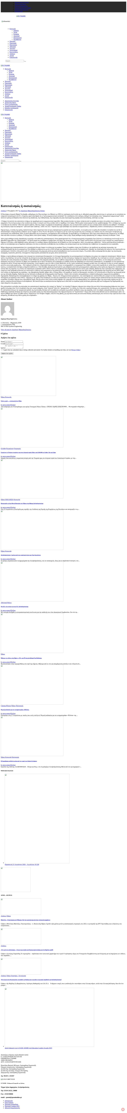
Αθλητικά (4, 603)
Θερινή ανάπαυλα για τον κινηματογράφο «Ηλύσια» (15, 709)
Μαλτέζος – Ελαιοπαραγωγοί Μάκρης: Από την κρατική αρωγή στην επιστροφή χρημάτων (25, 920)
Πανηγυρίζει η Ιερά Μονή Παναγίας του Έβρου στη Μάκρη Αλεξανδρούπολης (22, 503)
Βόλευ (9, 603)
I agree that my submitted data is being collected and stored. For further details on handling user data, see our (41, 350)
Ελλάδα (3, 448)
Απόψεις (3, 211)
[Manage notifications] (123, 1109)
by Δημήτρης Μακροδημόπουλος (29, 211)
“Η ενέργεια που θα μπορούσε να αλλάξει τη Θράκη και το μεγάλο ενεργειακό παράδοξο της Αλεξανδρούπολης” (31, 979)
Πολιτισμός (19, 706)
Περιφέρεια (9, 448)
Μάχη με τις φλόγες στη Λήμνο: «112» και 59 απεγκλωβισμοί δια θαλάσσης (21, 658)
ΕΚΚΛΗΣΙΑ (9, 499)
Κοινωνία (8, 397)
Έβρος (3, 397)
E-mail (3, 344)
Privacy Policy (75, 350)
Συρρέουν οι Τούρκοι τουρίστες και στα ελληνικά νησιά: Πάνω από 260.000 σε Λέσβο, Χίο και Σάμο (28, 452)
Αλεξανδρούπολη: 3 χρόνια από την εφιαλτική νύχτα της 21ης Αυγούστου (21, 555)
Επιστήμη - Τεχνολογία (18, 976)
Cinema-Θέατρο (6, 706)
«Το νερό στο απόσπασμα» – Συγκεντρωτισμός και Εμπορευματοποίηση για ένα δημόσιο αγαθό (27, 950)
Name (3, 341)
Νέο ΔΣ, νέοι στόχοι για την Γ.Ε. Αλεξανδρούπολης (14, 606)
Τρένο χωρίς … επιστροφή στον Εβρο (11, 401)
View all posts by (16, 330)
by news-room (5, 405)
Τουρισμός (17, 448)
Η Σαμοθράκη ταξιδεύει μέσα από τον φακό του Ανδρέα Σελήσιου (19, 761)
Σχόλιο (3, 348)
